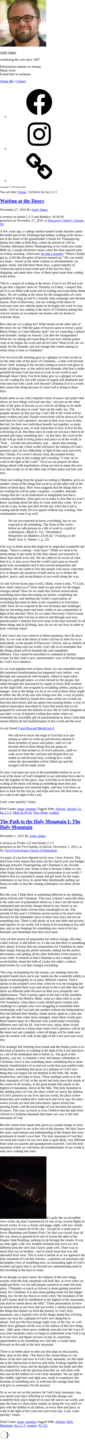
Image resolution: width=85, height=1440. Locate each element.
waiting (54, 812)
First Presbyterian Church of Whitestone (31, 850)
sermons (31, 809)
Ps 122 (43, 1425)
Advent (60, 809)
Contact (21, 81)
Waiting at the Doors (22, 201)
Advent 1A (73, 809)
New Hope (40, 812)
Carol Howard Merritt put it (36, 728)
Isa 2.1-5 (5, 812)
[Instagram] (39, 148)
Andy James (8, 52)
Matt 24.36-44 (22, 812)
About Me (6, 81)
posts (20, 809)
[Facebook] (39, 116)
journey (32, 1425)
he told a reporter (52, 254)
